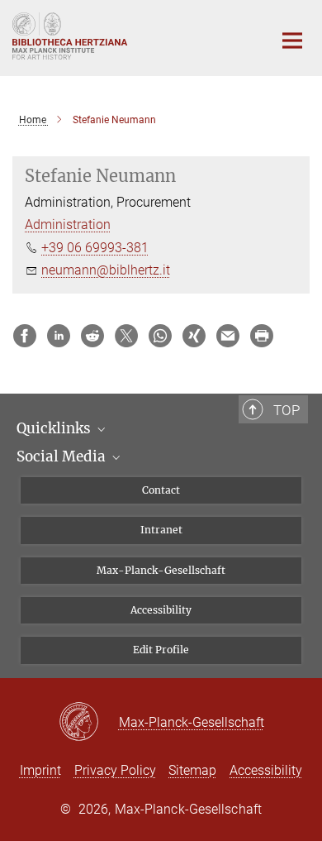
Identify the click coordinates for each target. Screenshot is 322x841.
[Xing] (194, 335)
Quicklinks (55, 428)
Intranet (161, 529)
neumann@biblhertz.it (105, 270)
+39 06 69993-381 (95, 248)
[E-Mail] (227, 335)
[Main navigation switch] (292, 40)
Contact (161, 490)
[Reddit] (92, 335)
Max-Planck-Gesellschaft (161, 570)
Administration (68, 224)
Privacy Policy (115, 770)
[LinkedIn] (58, 335)
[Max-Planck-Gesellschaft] (89, 723)
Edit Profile (161, 649)
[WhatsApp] (160, 335)
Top (286, 410)
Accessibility (161, 610)
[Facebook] (24, 335)
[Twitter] (126, 335)
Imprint (40, 770)
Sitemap (192, 770)
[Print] (261, 335)
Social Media (63, 456)
